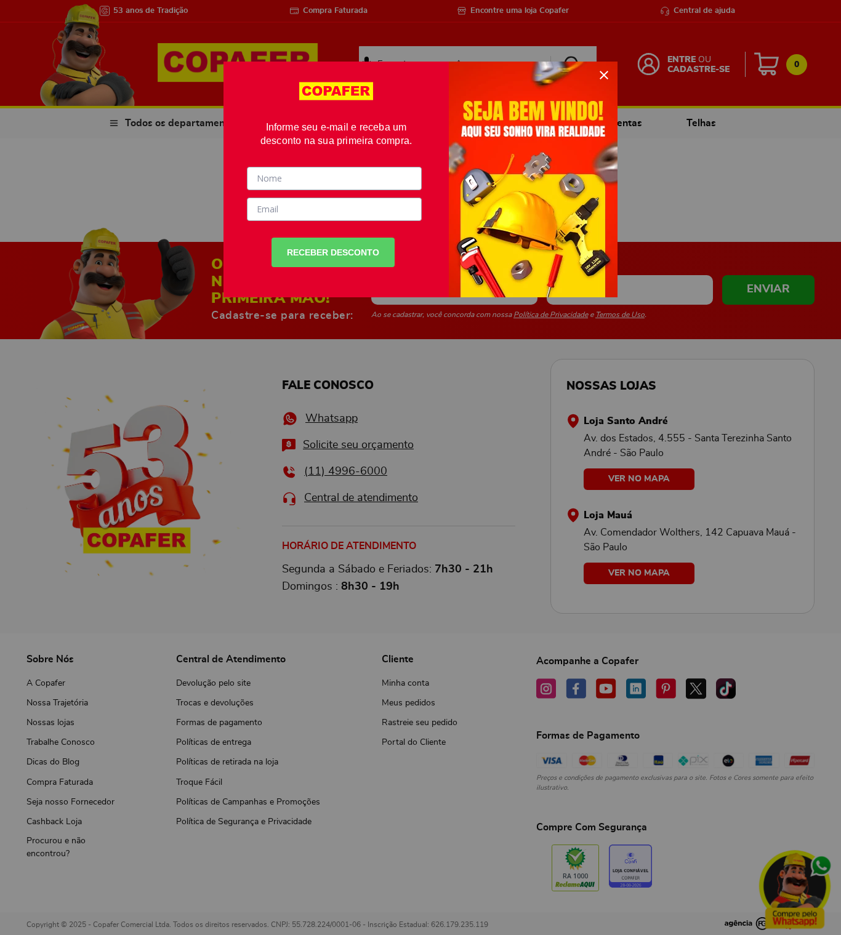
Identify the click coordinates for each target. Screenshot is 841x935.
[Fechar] (604, 75)
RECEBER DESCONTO (333, 252)
